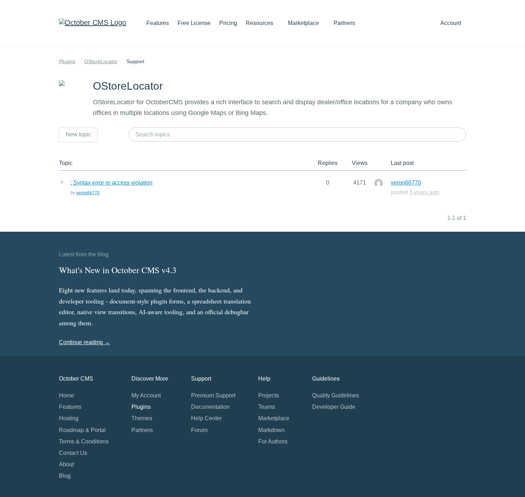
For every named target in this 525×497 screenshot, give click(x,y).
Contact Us (73, 453)
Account (451, 23)
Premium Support (213, 395)
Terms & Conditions (84, 441)
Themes (141, 418)
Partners (344, 23)
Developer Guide (333, 407)
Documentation (210, 407)
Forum (199, 430)
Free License (194, 23)
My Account (146, 395)
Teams (266, 407)
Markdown (271, 430)
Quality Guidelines (335, 395)
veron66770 (88, 192)
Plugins (67, 61)
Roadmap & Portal (82, 430)
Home (66, 395)
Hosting (69, 418)
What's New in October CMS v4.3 (117, 270)
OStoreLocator (101, 61)
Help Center (206, 418)
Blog (65, 476)
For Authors (273, 441)
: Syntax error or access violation (111, 183)
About (66, 464)
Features (157, 23)
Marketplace (304, 23)
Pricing (228, 23)
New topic (78, 134)
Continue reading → (84, 342)
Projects (268, 395)
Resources (260, 23)
